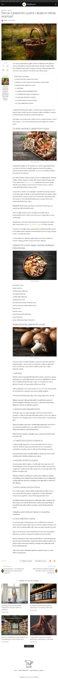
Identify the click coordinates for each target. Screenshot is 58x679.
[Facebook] (3, 66)
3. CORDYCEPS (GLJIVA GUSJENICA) (27, 94)
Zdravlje (9, 10)
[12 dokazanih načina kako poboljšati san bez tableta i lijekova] (14, 593)
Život (38, 602)
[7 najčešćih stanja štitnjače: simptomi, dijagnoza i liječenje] (43, 625)
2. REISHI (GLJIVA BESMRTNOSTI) (26, 91)
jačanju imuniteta (30, 182)
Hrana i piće (4, 10)
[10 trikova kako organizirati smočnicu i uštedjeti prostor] (43, 593)
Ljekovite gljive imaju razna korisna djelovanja (32, 82)
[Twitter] (7, 66)
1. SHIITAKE (19, 88)
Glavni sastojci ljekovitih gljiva (26, 79)
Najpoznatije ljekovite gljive (25, 85)
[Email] (7, 70)
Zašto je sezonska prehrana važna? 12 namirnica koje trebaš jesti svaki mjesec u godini (5, 93)
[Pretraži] (56, 4)
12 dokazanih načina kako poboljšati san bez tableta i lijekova (11, 608)
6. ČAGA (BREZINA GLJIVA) (24, 103)
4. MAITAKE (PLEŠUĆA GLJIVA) (26, 97)
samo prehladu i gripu (34, 224)
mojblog (5, 20)
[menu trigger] (3, 4)
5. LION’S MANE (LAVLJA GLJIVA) (26, 100)
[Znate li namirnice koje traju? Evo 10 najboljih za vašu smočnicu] (14, 625)
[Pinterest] (3, 70)
